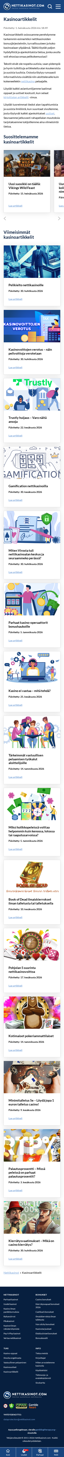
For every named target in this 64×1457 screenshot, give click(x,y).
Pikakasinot (9, 1321)
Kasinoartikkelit (11, 1371)
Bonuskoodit (42, 1338)
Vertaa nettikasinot (12, 1338)
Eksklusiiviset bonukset (46, 1333)
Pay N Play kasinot (12, 1333)
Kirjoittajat (41, 1358)
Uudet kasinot (10, 1304)
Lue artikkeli (15, 205)
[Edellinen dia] (5, 218)
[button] (58, 6)
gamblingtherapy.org (45, 1429)
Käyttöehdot (41, 1370)
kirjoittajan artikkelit (16, 97)
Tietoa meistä (42, 1353)
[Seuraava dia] (59, 218)
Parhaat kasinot (11, 1299)
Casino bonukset (43, 1299)
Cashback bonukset (45, 1312)
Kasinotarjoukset (43, 1329)
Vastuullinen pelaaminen (15, 1362)
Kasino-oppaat (10, 1353)
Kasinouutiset (10, 1367)
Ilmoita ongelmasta (12, 1358)
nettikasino (28, 81)
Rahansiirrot (9, 1316)
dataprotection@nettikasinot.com (19, 1419)
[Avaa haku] (50, 6)
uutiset (50, 113)
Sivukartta (40, 1382)
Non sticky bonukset (45, 1324)
